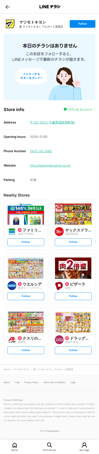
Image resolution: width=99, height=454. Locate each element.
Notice (7, 382)
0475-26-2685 (41, 151)
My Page (84, 449)
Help (17, 382)
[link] (10, 23)
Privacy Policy (31, 382)
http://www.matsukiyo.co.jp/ (50, 165)
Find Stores (49, 449)
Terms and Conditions (54, 382)
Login (73, 382)
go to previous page (8, 6)
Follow (82, 25)
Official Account (80, 109)
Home (14, 449)
